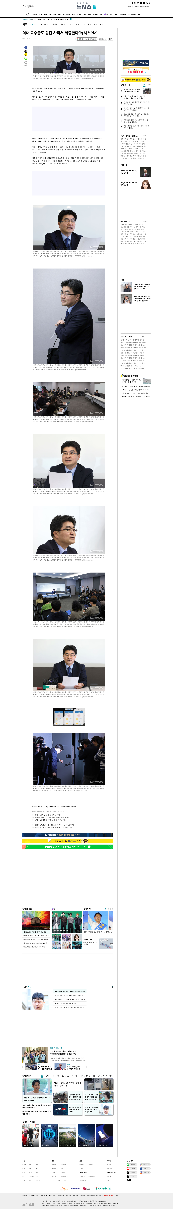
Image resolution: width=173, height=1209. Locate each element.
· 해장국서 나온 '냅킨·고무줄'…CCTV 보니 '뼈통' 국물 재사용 (136, 397)
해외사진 (91, 1164)
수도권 (79, 14)
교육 (77, 24)
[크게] (112, 39)
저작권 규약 (60, 1195)
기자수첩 (124, 165)
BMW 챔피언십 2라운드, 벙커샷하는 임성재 (36, 936)
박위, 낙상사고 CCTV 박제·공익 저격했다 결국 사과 (67, 1084)
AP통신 (109, 1164)
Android (109, 1176)
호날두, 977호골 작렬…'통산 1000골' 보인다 (40, 19)
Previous (23, 1067)
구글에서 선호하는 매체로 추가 (88, 39)
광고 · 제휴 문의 (33, 1195)
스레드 (133, 1176)
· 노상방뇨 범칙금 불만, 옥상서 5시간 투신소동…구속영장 (136, 386)
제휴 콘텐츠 (132, 14)
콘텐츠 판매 (52, 1195)
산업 (59, 14)
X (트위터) (133, 1172)
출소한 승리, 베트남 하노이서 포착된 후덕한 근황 (69, 991)
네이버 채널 (133, 1165)
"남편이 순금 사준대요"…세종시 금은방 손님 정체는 (69, 1008)
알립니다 (118, 1195)
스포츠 (95, 14)
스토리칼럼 (63, 1164)
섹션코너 (54, 1176)
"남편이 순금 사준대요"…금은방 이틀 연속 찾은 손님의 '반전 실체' (75, 1097)
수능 (101, 24)
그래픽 (81, 1168)
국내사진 (81, 1164)
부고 (59, 1180)
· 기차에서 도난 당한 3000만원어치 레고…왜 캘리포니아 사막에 (136, 390)
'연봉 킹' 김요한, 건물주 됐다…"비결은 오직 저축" (37, 1099)
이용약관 (82, 1195)
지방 (84, 14)
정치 (40, 14)
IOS (108, 1180)
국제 (45, 14)
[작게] (109, 39)
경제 (50, 14)
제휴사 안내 (43, 1195)
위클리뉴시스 (147, 7)
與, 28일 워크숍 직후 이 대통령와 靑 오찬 (45, 1069)
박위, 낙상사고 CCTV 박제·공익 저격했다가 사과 (69, 999)
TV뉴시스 (122, 14)
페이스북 (146, 1169)
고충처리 (68, 1195)
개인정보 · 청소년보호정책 (94, 1195)
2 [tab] (108, 909)
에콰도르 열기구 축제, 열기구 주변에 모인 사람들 (36, 932)
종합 (42, 1076)
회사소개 (24, 1195)
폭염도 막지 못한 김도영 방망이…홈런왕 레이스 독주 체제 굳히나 (36, 1106)
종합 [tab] (149, 85)
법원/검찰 (54, 24)
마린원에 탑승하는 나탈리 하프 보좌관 (34, 947)
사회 (73, 14)
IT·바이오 (66, 14)
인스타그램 (146, 1172)
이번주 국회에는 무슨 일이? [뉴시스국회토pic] (97, 932)
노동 (83, 24)
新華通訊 (109, 1168)
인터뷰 (53, 1172)
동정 (65, 1180)
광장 (111, 14)
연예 (100, 14)
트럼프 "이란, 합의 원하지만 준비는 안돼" (74, 1069)
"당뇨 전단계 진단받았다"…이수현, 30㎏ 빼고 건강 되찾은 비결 (91, 1097)
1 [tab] (106, 909)
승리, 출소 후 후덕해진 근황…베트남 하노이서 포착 (91, 1109)
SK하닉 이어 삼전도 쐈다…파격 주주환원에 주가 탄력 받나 (36, 1113)
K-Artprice (130, 7)
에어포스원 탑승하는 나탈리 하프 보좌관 (35, 943)
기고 (62, 1168)
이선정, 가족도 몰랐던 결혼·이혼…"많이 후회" (69, 995)
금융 (54, 14)
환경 (89, 24)
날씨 (95, 24)
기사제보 (75, 1195)
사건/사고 (44, 24)
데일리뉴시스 (64, 1176)
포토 (116, 14)
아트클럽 (54, 1168)
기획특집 (63, 1172)
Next (85, 1067)
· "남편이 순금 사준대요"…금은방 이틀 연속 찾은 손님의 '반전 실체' (136, 393)
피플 (122, 279)
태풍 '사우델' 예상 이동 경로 (90, 943)
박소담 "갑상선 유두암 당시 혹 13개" (65, 1003)
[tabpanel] (98, 923)
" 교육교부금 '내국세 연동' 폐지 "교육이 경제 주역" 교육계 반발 (63, 1053)
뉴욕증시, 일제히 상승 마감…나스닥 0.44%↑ (75, 1109)
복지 (71, 24)
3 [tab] (110, 909)
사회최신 (35, 24)
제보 (139, 14)
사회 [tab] (144, 85)
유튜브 (133, 1169)
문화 (89, 14)
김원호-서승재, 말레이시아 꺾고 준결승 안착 (36, 939)
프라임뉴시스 (138, 7)
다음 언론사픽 (146, 1165)
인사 (53, 1180)
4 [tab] (112, 909)
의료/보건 (63, 24)
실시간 (34, 14)
